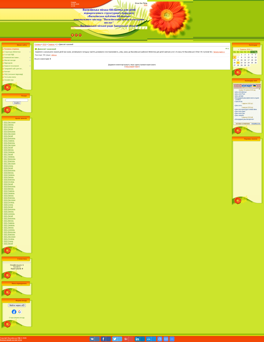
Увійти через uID (16, 305)
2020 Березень (9, 209)
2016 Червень (9, 152)
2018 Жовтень (9, 179)
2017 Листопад (9, 163)
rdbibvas (54, 55)
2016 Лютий (8, 147)
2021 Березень (9, 218)
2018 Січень (8, 166)
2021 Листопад (9, 237)
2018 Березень (9, 170)
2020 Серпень (9, 214)
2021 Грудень (9, 239)
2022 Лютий (8, 243)
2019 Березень (9, 186)
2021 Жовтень (9, 234)
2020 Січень (8, 205)
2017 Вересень (9, 159)
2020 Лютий (8, 207)
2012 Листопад (9, 122)
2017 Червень (9, 157)
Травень (51, 44)
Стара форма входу (17, 318)
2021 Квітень (9, 221)
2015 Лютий (8, 136)
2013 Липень (9, 124)
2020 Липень (9, 211)
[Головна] (72, 34)
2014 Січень (8, 127)
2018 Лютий (8, 168)
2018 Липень (9, 177)
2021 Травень (9, 223)
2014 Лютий (8, 129)
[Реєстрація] (76, 34)
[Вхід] (80, 34)
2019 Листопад (9, 200)
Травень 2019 (245, 49)
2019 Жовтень (9, 198)
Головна (38, 44)
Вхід (137, 66)
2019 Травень (9, 191)
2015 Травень (9, 140)
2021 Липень (9, 227)
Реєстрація (129, 66)
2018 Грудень (9, 182)
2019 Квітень (9, 189)
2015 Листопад (9, 145)
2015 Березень (9, 138)
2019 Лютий (8, 184)
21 (238, 63)
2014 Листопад (9, 134)
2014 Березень (9, 131)
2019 (44, 44)
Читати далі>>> (219, 52)
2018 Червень (9, 175)
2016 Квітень (9, 150)
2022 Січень (8, 241)
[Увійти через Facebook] (14, 312)
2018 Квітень (9, 173)
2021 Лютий (8, 216)
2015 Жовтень (9, 143)
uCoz (20, 340)
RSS (145, 5)
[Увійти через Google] (19, 311)
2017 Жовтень (9, 161)
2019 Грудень (9, 202)
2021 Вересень (9, 232)
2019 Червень (9, 193)
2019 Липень (9, 195)
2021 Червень (9, 225)
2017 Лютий (8, 154)
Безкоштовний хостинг (9, 340)
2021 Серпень (9, 230)
